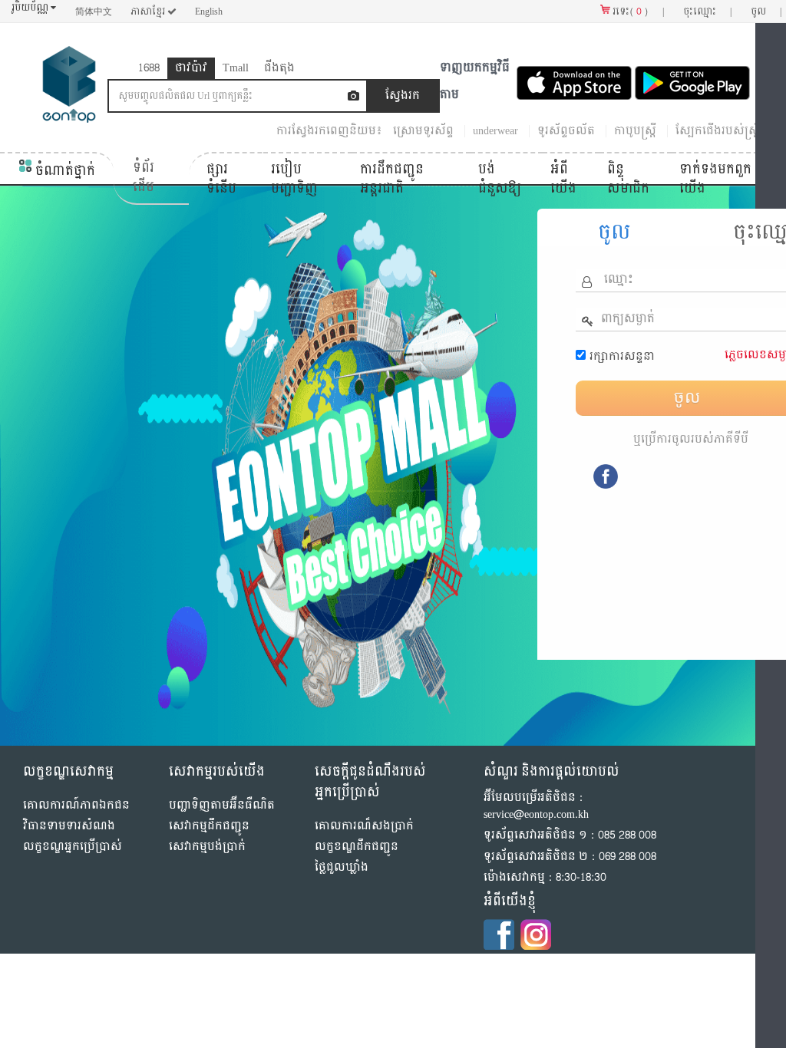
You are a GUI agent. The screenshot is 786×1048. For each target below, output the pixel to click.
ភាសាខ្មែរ (148, 11)
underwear (495, 130)
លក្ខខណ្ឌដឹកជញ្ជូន (356, 846)
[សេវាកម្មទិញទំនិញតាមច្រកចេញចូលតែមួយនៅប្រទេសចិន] (69, 87)
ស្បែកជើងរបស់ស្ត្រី (717, 130)
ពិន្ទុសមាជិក (628, 179)
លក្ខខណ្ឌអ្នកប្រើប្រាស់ (72, 846)
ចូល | (766, 11)
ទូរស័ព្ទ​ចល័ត (566, 130)
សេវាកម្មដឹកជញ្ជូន (209, 825)
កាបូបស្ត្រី (635, 130)
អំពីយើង (563, 179)
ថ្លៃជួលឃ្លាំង (341, 867)
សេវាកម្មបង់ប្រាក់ (207, 846)
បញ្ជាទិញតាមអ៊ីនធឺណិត (222, 805)
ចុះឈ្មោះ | (707, 11)
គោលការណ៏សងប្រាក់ (364, 825)
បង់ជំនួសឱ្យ (499, 179)
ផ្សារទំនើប (221, 179)
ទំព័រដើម (143, 178)
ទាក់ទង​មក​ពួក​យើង (715, 179)
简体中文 (93, 11)
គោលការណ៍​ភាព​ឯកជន (76, 805)
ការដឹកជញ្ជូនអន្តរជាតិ (392, 179)
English (209, 11)
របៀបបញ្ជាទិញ (294, 179)
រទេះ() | (637, 11)
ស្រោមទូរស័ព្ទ (423, 130)
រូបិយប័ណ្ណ (31, 8)
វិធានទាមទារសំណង (69, 825)
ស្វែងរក (402, 95)
